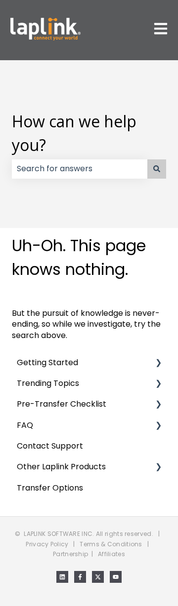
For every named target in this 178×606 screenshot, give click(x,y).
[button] (158, 363)
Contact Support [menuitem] (50, 446)
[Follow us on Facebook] (80, 577)
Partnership (70, 554)
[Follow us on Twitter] (98, 577)
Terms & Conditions (111, 544)
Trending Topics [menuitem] (48, 383)
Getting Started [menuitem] (47, 362)
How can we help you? (74, 133)
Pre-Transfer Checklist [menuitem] (61, 404)
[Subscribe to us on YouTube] (116, 577)
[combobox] (79, 168)
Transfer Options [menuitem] (50, 487)
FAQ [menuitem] (25, 425)
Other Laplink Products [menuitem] (61, 466)
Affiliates (111, 554)
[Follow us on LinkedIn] (62, 577)
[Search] (156, 168)
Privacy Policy (47, 544)
